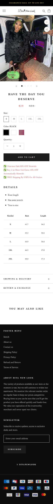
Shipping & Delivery (17, 279)
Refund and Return (12, 362)
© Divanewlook (26, 464)
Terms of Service (11, 367)
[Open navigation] (4, 11)
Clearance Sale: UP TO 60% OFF (26, 3)
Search (6, 337)
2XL (39, 119)
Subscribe (14, 449)
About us (7, 342)
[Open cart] (49, 10)
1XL (30, 119)
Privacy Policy (10, 357)
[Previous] (16, 86)
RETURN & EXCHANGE (17, 288)
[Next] (36, 86)
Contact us (8, 347)
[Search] (44, 11)
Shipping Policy (10, 352)
